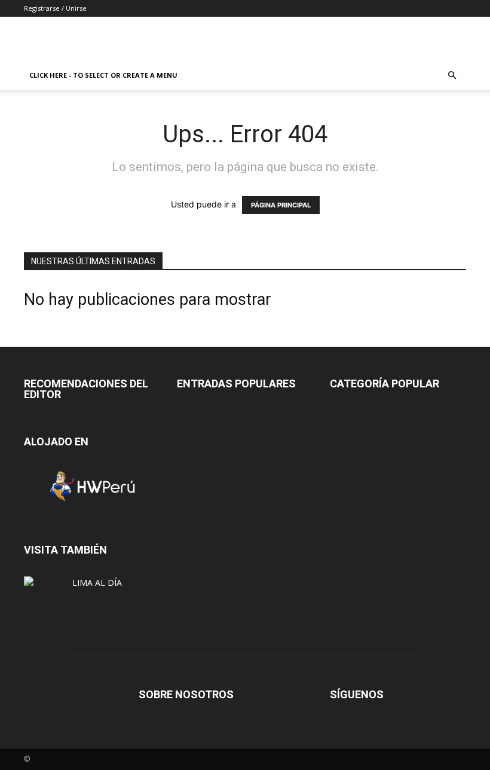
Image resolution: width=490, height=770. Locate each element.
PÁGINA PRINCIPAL (281, 205)
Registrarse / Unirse (55, 8)
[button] (451, 75)
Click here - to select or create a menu (103, 75)
